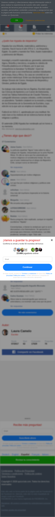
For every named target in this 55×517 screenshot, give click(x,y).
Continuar (27, 267)
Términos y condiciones (29, 273)
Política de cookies (19, 275)
